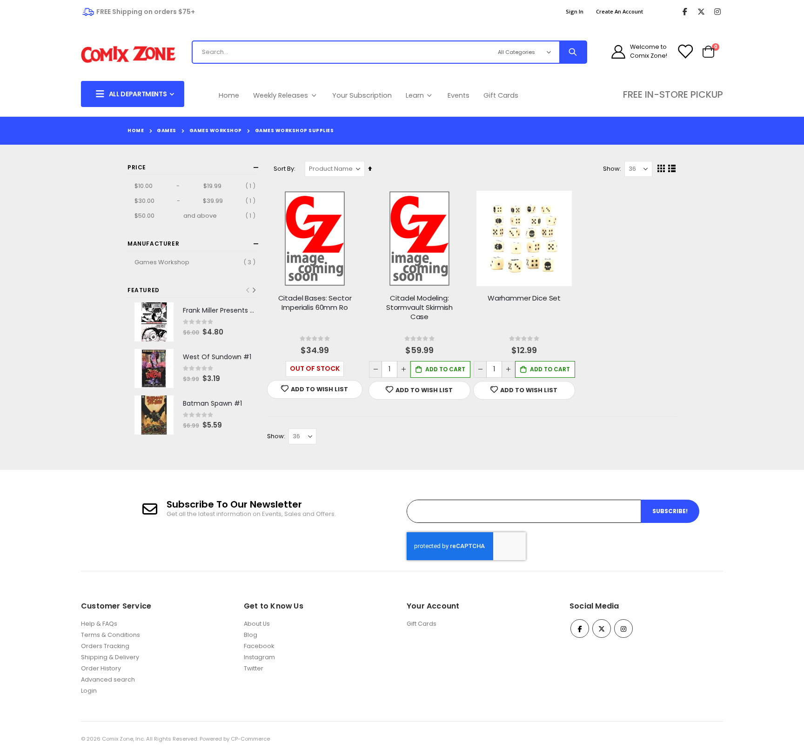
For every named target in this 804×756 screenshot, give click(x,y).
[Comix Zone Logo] (128, 54)
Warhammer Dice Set (524, 298)
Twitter (253, 668)
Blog (250, 635)
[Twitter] (701, 12)
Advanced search (108, 679)
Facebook (259, 646)
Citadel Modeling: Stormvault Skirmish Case (419, 308)
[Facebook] (684, 12)
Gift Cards (500, 95)
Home (229, 95)
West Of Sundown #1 (217, 357)
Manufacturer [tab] (153, 244)
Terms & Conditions (110, 635)
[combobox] (334, 52)
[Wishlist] (685, 52)
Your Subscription (362, 95)
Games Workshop (215, 130)
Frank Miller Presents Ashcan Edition (220, 310)
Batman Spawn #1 (212, 403)
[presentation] (253, 290)
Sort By (284, 168)
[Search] (572, 52)
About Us (257, 624)
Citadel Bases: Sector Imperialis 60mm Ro (315, 303)
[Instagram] (717, 12)
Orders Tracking (105, 646)
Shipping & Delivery (110, 657)
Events (458, 95)
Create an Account (619, 11)
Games (166, 130)
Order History (101, 668)
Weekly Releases (281, 95)
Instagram (259, 657)
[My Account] (618, 52)
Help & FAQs (99, 624)
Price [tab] (136, 167)
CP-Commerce (250, 739)
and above (196, 215)
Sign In (574, 11)
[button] (314, 389)
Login (89, 691)
